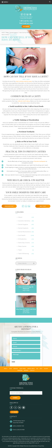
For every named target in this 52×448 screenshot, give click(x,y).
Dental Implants (23, 228)
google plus (15, 407)
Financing (19, 370)
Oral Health (21, 235)
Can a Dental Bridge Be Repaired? (26, 287)
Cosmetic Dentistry (24, 221)
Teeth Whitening (23, 253)
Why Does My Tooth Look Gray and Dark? (26, 310)
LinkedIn (27, 14)
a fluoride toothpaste (39, 161)
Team (20, 250)
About (20, 217)
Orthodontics (22, 239)
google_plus (26, 206)
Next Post (43, 206)
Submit (13, 361)
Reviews (26, 370)
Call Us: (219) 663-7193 (18, 426)
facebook (22, 14)
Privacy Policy (41, 445)
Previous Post (9, 206)
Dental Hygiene (23, 224)
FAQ (37, 368)
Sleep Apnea (22, 246)
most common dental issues (24, 81)
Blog (41, 368)
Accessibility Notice (33, 445)
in (29, 206)
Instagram (23, 407)
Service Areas (31, 368)
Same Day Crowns (24, 242)
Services (15, 368)
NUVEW (10, 445)
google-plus (24, 14)
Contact (32, 370)
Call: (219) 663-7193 (26, 21)
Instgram (30, 14)
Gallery (46, 368)
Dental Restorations (24, 232)
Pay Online (26, 26)
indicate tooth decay (24, 101)
